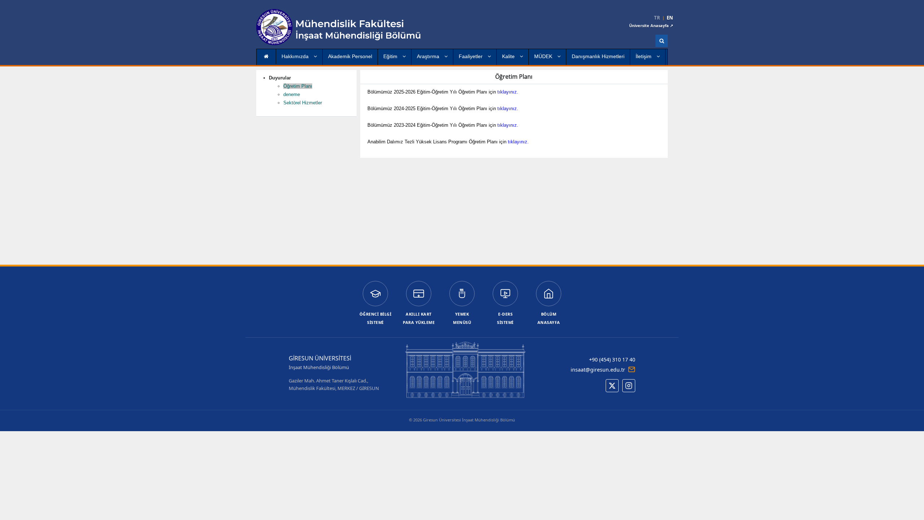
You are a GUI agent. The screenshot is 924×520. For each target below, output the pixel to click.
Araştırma (429, 56)
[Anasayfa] (341, 27)
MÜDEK (544, 56)
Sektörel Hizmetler (302, 102)
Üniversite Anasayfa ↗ (651, 25)
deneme (291, 94)
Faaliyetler (471, 56)
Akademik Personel (350, 56)
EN (670, 18)
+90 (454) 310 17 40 (612, 359)
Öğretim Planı (297, 86)
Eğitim (391, 56)
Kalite (509, 56)
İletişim (644, 56)
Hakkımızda (296, 56)
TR (657, 18)
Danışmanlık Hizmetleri (598, 56)
